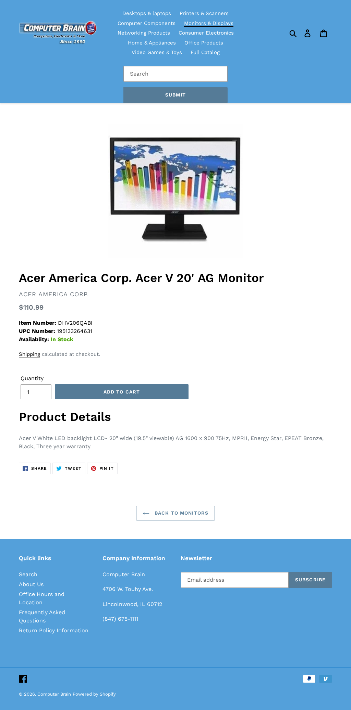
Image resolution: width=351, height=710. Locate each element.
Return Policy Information (53, 630)
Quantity (32, 378)
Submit (175, 95)
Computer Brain (54, 694)
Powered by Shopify (94, 694)
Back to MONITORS (180, 513)
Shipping (29, 354)
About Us (31, 584)
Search (28, 574)
